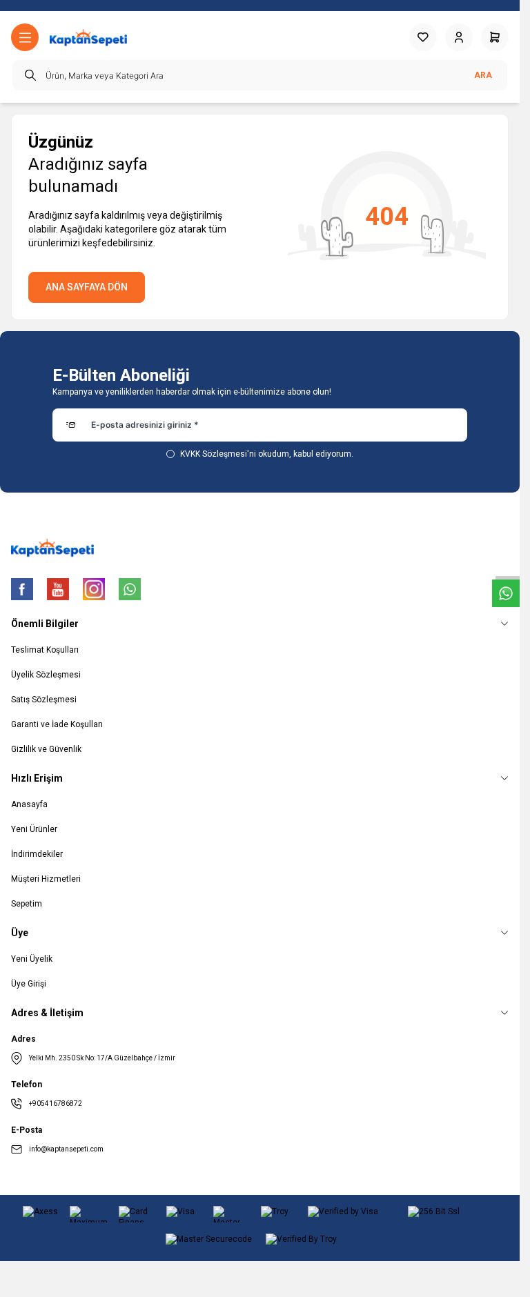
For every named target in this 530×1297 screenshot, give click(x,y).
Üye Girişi (28, 984)
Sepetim (26, 904)
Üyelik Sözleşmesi (46, 675)
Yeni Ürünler (34, 829)
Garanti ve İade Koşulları (57, 724)
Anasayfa (29, 804)
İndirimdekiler (37, 854)
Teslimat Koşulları (45, 650)
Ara (483, 75)
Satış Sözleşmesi (44, 699)
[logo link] (88, 37)
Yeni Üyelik (31, 959)
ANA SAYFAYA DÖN (87, 287)
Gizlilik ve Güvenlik (46, 749)
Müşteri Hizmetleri (46, 879)
